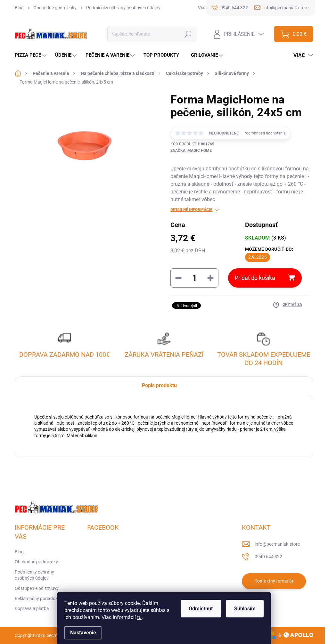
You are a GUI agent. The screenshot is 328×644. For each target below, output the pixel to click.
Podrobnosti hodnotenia (264, 133)
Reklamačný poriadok (36, 598)
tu (139, 617)
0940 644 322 (268, 556)
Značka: (191, 150)
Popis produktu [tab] (159, 385)
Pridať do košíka (255, 277)
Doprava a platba (32, 608)
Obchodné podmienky (55, 7)
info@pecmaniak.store (277, 544)
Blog (19, 7)
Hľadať (188, 34)
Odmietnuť (201, 609)
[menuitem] (31, 55)
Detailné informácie (191, 210)
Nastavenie (83, 633)
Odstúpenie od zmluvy (37, 588)
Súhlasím (245, 609)
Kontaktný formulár (273, 580)
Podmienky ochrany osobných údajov (123, 7)
